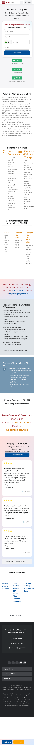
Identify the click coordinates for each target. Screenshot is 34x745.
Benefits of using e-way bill (5, 586)
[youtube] (20, 662)
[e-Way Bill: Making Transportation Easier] (28, 579)
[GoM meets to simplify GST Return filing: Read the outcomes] (17, 579)
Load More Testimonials (17, 561)
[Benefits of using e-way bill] (6, 579)
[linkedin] (24, 662)
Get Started (17, 53)
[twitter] (13, 662)
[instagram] (17, 662)
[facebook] (9, 662)
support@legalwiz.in (18, 293)
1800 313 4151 (17, 290)
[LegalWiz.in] (8, 1)
